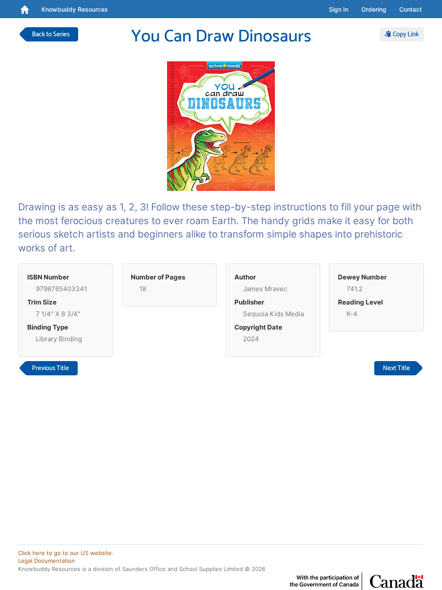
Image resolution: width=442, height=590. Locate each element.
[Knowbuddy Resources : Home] (24, 9)
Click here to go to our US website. (66, 552)
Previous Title (50, 368)
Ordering (373, 9)
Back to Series (50, 34)
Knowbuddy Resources (74, 9)
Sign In (338, 9)
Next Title (396, 368)
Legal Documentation (46, 560)
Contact (410, 9)
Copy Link (405, 34)
